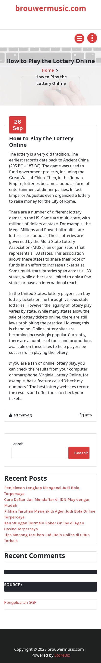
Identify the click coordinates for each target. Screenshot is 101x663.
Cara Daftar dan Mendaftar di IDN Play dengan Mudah (47, 502)
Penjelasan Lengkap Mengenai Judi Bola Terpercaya (41, 490)
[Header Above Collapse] (92, 38)
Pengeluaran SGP (20, 602)
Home (48, 70)
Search (17, 443)
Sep (18, 125)
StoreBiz (62, 655)
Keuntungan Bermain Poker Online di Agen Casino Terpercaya (44, 526)
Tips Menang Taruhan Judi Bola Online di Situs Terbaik (46, 537)
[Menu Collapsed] (79, 38)
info (88, 415)
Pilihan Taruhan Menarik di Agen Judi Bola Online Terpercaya (49, 514)
